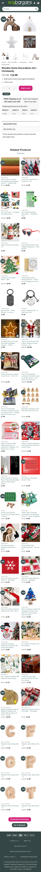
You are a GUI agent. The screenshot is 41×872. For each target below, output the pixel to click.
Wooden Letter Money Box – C (10, 745)
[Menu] (3, 2)
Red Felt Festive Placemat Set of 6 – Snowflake (30, 579)
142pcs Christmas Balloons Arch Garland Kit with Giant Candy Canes (31, 445)
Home (4, 62)
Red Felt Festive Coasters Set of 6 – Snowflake (9, 579)
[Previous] (5, 32)
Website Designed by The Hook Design (24, 864)
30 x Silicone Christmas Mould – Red (29, 479)
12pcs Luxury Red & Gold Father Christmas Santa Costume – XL (30, 343)
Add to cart (25, 88)
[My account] (34, 3)
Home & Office (12, 62)
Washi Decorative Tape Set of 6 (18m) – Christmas (30, 710)
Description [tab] (10, 124)
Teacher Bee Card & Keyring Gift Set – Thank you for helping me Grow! (30, 279)
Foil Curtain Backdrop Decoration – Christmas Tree (29, 214)
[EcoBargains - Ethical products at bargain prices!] (20, 3)
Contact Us (14, 841)
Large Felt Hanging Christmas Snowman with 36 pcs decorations (9, 645)
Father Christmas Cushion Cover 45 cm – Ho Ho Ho (10, 375)
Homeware (23, 62)
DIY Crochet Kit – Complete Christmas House (10, 213)
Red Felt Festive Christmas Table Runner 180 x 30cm (10, 610)
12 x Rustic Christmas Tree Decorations (31, 644)
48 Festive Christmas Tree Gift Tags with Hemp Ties (30, 409)
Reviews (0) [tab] (9, 129)
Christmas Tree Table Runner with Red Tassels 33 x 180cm (30, 678)
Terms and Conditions (29, 857)
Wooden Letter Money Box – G (10, 776)
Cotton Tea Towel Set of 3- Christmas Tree (30, 180)
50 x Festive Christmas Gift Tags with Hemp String (10, 677)
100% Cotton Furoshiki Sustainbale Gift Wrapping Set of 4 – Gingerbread (9, 181)
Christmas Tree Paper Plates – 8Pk (8, 278)
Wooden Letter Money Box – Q (10, 806)
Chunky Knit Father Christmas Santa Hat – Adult (8, 547)
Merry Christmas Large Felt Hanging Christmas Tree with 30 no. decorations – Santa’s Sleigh (31, 611)
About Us (27, 841)
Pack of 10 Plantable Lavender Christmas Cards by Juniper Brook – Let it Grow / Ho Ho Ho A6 (30, 377)
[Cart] (38, 3)
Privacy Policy (9, 857)
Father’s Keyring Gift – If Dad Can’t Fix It (30, 311)
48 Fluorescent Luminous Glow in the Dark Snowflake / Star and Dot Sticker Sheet (10, 480)
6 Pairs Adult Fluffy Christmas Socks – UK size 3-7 (30, 547)
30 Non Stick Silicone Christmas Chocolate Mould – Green (10, 514)
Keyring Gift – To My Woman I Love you (8, 311)
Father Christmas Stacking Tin (10, 246)
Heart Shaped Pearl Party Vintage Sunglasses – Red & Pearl (30, 246)
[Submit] (36, 9)
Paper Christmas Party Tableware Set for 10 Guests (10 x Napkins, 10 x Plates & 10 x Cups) (10, 446)
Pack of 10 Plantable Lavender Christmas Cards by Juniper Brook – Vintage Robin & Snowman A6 (10, 411)
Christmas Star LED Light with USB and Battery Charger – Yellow (9, 343)
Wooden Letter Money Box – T (30, 806)
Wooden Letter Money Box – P (30, 776)
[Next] (36, 32)
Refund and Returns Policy (20, 851)
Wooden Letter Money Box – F (30, 745)
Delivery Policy (20, 846)
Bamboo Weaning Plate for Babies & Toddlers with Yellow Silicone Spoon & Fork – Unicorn (10, 712)
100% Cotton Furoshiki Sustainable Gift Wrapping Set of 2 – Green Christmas (31, 514)
